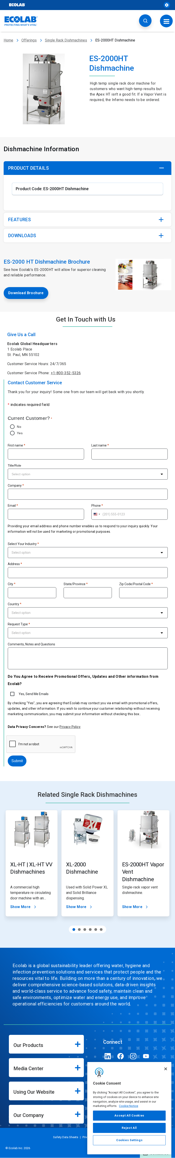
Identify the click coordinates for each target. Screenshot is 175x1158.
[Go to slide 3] (84, 929)
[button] (87, 168)
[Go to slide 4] (90, 929)
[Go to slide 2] (79, 929)
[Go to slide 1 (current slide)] (73, 929)
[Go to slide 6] (101, 929)
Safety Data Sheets (65, 1137)
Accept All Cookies (129, 1115)
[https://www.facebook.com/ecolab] (120, 1056)
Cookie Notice (128, 1106)
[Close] (166, 1069)
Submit (17, 761)
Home (8, 40)
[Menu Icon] (166, 21)
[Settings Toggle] (166, 5)
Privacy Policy (69, 727)
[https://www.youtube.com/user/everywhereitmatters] (146, 1056)
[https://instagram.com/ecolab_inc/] (133, 1056)
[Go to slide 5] (95, 929)
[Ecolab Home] (21, 21)
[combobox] (88, 474)
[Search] (145, 20)
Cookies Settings (129, 1140)
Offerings (29, 40)
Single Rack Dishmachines (66, 40)
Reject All (129, 1127)
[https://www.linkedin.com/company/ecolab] (108, 1056)
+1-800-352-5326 (66, 373)
